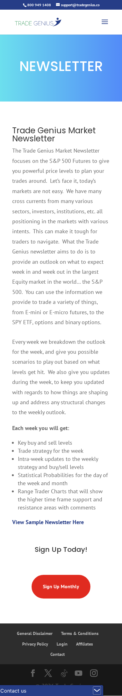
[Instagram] (94, 674)
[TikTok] (64, 673)
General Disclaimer (35, 633)
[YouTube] (78, 674)
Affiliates (84, 644)
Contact (57, 654)
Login (62, 644)
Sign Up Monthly (61, 586)
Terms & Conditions (80, 633)
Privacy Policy (35, 644)
